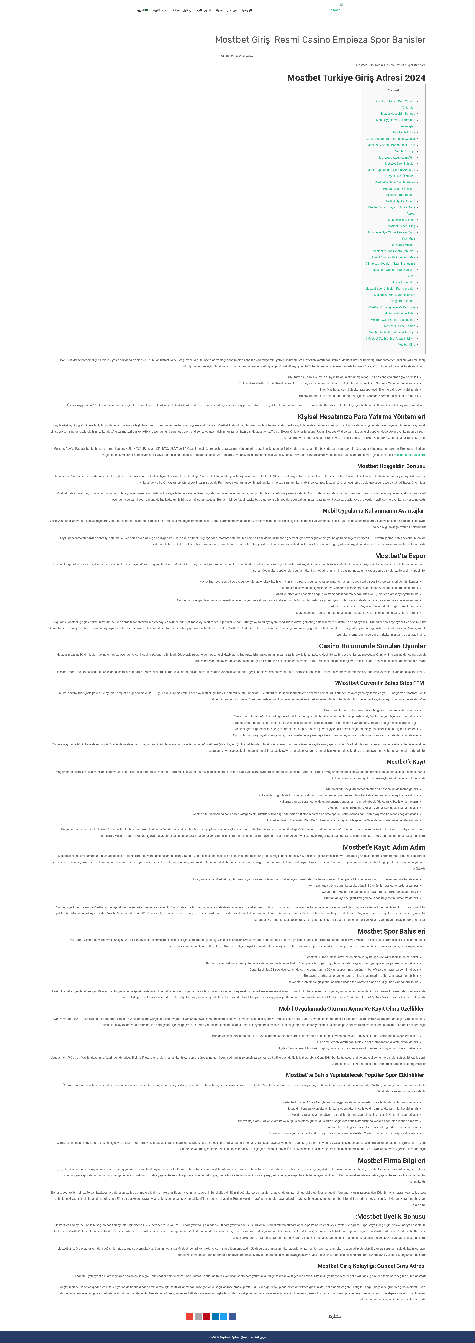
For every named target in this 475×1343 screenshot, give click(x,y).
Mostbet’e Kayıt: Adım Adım (397, 157)
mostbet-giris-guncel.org (410, 454)
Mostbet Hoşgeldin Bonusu (397, 113)
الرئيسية (247, 10)
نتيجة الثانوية (160, 10)
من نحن (232, 10)
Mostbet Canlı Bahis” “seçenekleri (393, 319)
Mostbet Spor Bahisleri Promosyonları (390, 288)
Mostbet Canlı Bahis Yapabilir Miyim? (390, 338)
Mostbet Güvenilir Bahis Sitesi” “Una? (390, 144)
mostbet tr (227, 55)
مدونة (218, 10)
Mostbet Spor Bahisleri (400, 163)
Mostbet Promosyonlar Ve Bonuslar (392, 307)
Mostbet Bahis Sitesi (401, 219)
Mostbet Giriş (406, 344)
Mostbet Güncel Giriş (401, 226)
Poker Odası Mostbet (401, 244)
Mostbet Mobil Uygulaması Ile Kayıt (392, 332)
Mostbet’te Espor (404, 132)
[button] (232, 1316)
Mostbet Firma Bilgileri (400, 194)
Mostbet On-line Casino (399, 326)
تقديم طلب (204, 10)
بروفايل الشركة (182, 10)
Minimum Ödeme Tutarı (399, 313)
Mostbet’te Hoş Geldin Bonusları (394, 251)
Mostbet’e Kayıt (405, 151)
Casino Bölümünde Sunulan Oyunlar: (390, 138)
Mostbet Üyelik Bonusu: (399, 201)
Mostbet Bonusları (403, 282)
